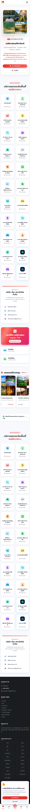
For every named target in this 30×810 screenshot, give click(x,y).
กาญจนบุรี (7, 767)
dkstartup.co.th (12, 315)
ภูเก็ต (22, 743)
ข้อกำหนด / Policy (6, 710)
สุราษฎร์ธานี (7, 753)
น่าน (22, 767)
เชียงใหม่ (7, 764)
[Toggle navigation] (27, 2)
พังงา (22, 746)
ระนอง (22, 750)
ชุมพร (22, 753)
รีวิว (3, 703)
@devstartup (11, 311)
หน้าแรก (4, 701)
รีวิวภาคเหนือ (7, 774)
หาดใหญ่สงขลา (7, 760)
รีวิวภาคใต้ (22, 771)
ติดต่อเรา (4, 708)
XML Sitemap (5, 714)
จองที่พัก (15, 70)
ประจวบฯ (22, 757)
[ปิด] (27, 783)
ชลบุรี (7, 771)
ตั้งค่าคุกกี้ (15, 801)
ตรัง (7, 750)
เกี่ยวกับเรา (4, 705)
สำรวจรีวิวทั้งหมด (15, 66)
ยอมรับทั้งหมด (15, 798)
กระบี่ (7, 743)
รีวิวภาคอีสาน (7, 778)
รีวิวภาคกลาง (22, 774)
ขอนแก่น (22, 760)
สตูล (7, 746)
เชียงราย (22, 764)
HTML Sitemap (6, 712)
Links (3, 717)
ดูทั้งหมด (24, 372)
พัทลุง (7, 757)
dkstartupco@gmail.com (14, 319)
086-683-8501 (12, 307)
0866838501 (6, 688)
